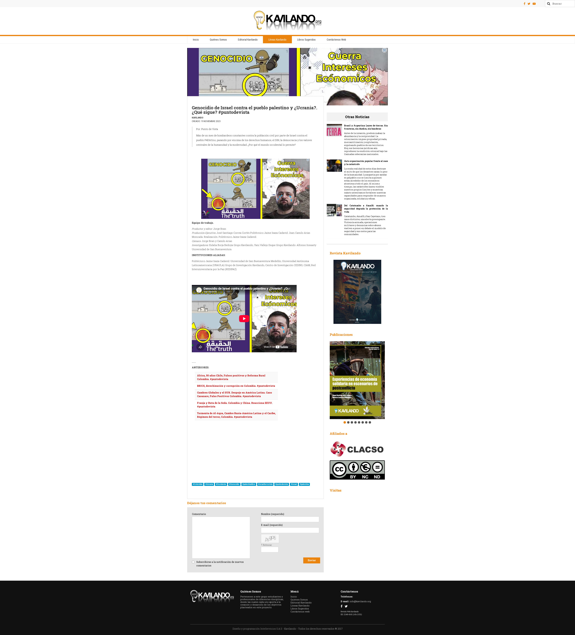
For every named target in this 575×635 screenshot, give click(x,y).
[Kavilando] (287, 20)
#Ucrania (209, 484)
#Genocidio (234, 484)
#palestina (304, 484)
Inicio (196, 39)
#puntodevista (281, 484)
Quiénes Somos (218, 39)
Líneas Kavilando (277, 39)
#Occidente (221, 484)
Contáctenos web (336, 39)
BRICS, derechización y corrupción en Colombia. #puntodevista (236, 385)
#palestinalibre (248, 484)
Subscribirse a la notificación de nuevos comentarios (220, 563)
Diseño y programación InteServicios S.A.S (257, 628)
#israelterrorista (265, 484)
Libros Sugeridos (306, 39)
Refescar (267, 545)
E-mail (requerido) (272, 524)
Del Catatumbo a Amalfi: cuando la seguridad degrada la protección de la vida (366, 208)
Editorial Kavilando (248, 39)
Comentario (199, 514)
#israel (294, 484)
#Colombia (197, 484)
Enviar (312, 560)
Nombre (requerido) (272, 514)
